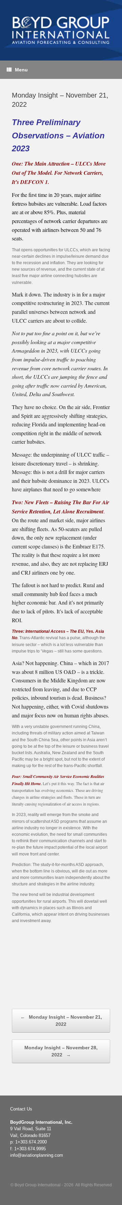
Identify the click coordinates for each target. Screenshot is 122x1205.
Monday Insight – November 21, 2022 (61, 1020)
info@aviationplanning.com (36, 1155)
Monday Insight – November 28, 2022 (61, 1051)
